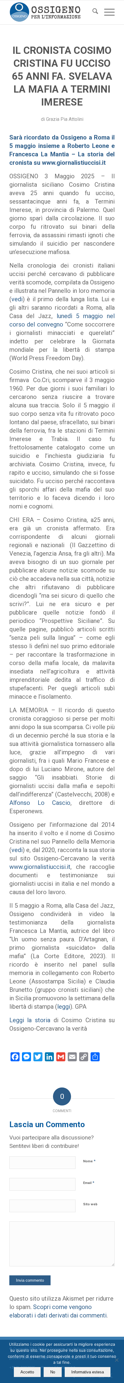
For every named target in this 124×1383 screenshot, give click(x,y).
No (52, 1372)
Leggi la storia (29, 1020)
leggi (63, 1006)
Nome (89, 1161)
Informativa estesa (87, 1372)
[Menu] (106, 12)
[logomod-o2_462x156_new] (51, 12)
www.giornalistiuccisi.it (39, 866)
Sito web (90, 1204)
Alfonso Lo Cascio (39, 802)
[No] (116, 1360)
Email (88, 1182)
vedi (17, 299)
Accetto (27, 1372)
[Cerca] (92, 12)
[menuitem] (92, 12)
